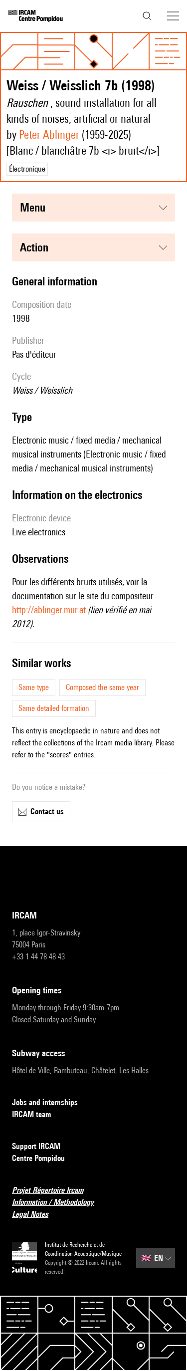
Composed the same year (102, 687)
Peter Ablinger (49, 134)
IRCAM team (31, 1114)
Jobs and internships (45, 1102)
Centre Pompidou (38, 1158)
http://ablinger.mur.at (49, 609)
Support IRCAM (36, 1146)
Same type (33, 687)
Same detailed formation (53, 708)
